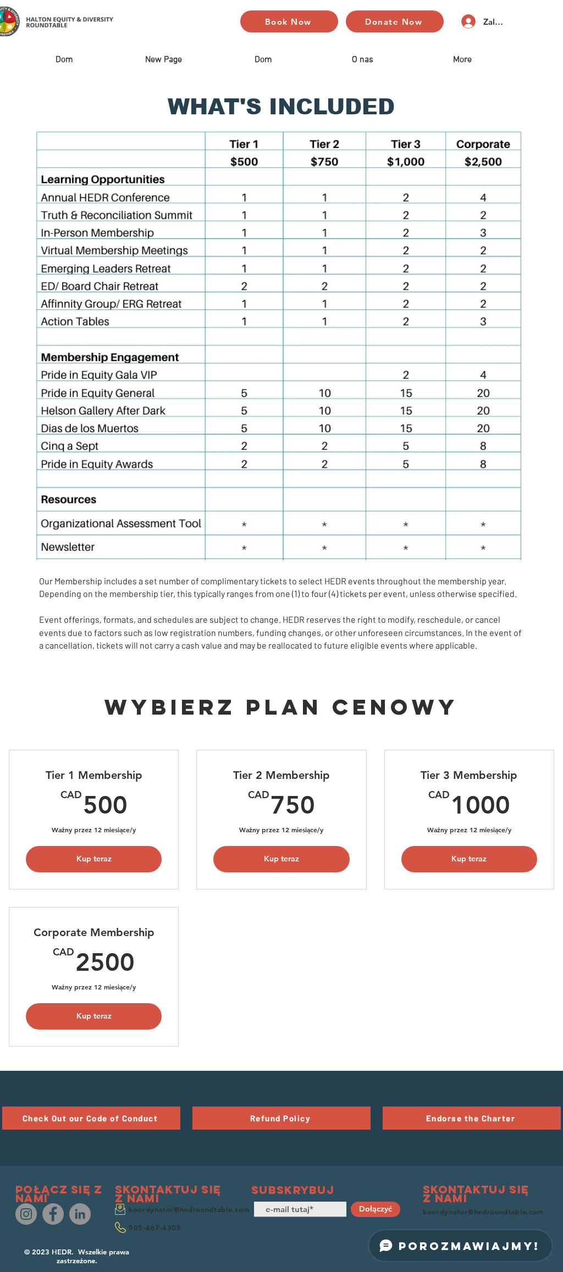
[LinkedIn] (80, 1214)
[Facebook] (53, 1214)
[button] (91, 1118)
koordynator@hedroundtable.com (189, 1209)
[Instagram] (26, 1214)
